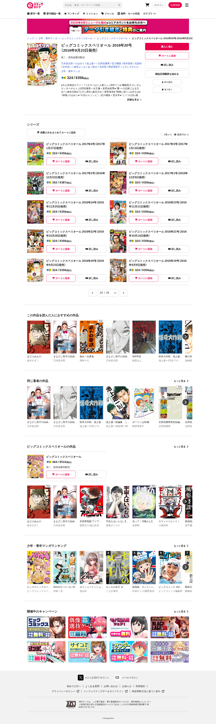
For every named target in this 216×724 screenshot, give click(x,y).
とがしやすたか (130, 66)
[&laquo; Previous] (92, 293)
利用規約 (140, 686)
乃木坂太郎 (67, 63)
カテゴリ (148, 13)
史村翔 (102, 66)
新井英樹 (128, 63)
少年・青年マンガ (70, 71)
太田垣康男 (104, 63)
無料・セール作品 (130, 13)
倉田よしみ (80, 66)
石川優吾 (116, 63)
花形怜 (138, 63)
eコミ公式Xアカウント (94, 678)
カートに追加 (169, 55)
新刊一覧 (35, 13)
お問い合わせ (111, 686)
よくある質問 (92, 686)
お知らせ (126, 686)
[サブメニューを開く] (187, 5)
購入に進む (167, 46)
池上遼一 (91, 63)
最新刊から (183, 134)
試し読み (168, 64)
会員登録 (175, 5)
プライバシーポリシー (65, 691)
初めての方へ (74, 686)
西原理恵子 (114, 66)
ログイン (159, 5)
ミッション (92, 13)
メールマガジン (130, 677)
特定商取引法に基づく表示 (148, 691)
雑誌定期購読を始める (167, 74)
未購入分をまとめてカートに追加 (58, 132)
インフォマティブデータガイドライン (104, 691)
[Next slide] (185, 336)
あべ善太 (92, 66)
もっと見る (180, 381)
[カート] (147, 5)
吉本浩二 (67, 66)
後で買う (168, 89)
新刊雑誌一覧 (54, 13)
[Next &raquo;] (123, 293)
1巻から (168, 134)
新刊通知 (168, 82)
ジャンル (109, 13)
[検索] (119, 5)
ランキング (73, 13)
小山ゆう (79, 63)
